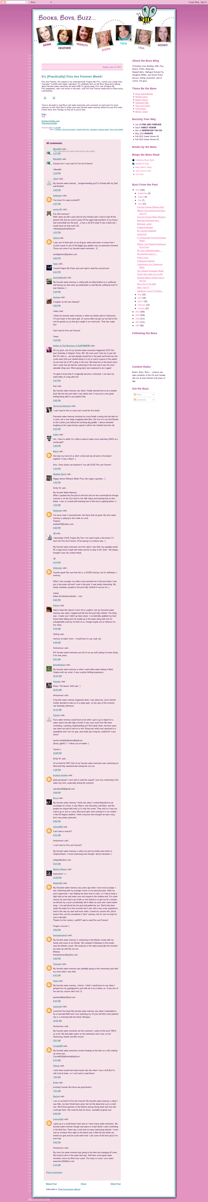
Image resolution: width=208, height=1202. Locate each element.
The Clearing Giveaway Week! (150, 271)
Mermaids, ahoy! (144, 224)
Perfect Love (142, 257)
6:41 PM (57, 975)
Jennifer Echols (142, 164)
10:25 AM (57, 690)
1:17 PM (57, 153)
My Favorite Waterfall (146, 231)
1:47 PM (57, 204)
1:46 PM (57, 190)
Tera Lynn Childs (116, 129)
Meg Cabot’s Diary (143, 167)
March (141, 301)
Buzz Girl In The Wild (146, 284)
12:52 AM (57, 1021)
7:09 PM (57, 446)
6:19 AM (57, 1165)
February (142, 305)
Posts (139, 394)
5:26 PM (57, 306)
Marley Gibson (60, 869)
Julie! (55, 179)
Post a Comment (54, 1172)
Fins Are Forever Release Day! (150, 207)
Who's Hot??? (143, 287)
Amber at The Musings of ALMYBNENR (71, 346)
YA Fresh (139, 174)
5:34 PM (57, 340)
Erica (55, 798)
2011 (137, 190)
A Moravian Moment (146, 261)
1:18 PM (57, 173)
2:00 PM (57, 258)
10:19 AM (57, 676)
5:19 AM (57, 629)
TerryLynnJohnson (62, 406)
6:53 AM (57, 835)
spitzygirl (57, 1006)
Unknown (57, 195)
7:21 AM (57, 1091)
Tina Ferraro (140, 108)
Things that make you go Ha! (150, 274)
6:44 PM (57, 1001)
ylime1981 (58, 827)
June (140, 204)
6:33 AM (57, 1060)
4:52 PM (57, 1142)
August (141, 197)
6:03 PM (57, 429)
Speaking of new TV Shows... (150, 291)
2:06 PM (57, 1114)
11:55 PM (57, 878)
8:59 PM (57, 821)
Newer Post (51, 1184)
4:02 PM (57, 930)
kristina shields (60, 775)
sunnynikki (58, 1119)
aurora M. (57, 209)
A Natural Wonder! (145, 227)
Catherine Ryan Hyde (144, 160)
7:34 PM (57, 469)
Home (83, 1184)
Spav (55, 264)
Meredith (57, 149)
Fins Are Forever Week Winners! (151, 217)
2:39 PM (57, 292)
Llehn (55, 434)
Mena (55, 451)
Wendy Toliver (141, 112)
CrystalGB (58, 1046)
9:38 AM (57, 642)
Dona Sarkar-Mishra (144, 94)
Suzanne (57, 964)
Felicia (56, 605)
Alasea (56, 1066)
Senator (56, 681)
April (140, 298)
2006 (137, 325)
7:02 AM (57, 1077)
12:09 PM (57, 753)
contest (58, 129)
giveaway (93, 129)
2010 (137, 312)
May (140, 294)
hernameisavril (60, 935)
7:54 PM (57, 505)
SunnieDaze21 (60, 277)
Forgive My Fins (82, 129)
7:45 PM (57, 482)
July (140, 200)
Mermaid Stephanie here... (148, 220)
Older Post (116, 1184)
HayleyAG (57, 883)
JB (54, 533)
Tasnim (56, 715)
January (141, 308)
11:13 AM (57, 710)
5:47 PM (57, 381)
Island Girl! (142, 234)
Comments (141, 400)
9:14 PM (57, 562)
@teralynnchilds (49, 123)
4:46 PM (57, 958)
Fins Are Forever (68, 129)
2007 (137, 322)
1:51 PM (57, 232)
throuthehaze (59, 665)
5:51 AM (57, 1040)
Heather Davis (59, 474)
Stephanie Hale (142, 103)
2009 (137, 315)
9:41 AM (57, 659)
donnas (56, 297)
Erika (55, 1082)
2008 (137, 319)
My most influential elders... (149, 250)
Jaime (56, 238)
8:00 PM (57, 528)
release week (103, 129)
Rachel (56, 1096)
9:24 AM (57, 864)
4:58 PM (57, 793)
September (143, 193)
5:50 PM (57, 400)
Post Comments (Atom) (69, 1189)
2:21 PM (57, 272)
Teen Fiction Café (143, 171)
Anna (55, 981)
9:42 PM (57, 600)
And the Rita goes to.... (147, 254)
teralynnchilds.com (51, 121)
